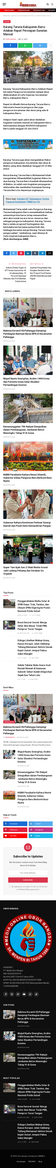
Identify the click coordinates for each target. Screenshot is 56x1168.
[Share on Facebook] (10, 45)
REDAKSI (31, 1162)
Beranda (6, 16)
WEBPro (42, 1156)
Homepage (21, 1162)
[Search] (47, 4)
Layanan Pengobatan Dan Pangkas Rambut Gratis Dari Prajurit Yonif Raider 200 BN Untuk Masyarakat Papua (40, 273)
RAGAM (7, 21)
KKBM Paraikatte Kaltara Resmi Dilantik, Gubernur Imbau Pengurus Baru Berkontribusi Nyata (27, 477)
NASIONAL (9, 10)
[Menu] (4, 4)
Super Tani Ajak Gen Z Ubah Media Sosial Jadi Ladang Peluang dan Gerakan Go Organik (25, 570)
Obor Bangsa (11, 39)
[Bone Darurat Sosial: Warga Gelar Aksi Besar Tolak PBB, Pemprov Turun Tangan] (9, 625)
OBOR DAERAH (9, 722)
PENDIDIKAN (24, 10)
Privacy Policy (25, 889)
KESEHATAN (39, 10)
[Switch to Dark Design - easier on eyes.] (52, 4)
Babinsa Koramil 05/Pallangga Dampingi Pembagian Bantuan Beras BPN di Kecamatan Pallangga (27, 333)
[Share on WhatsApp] (25, 45)
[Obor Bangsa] (28, 4)
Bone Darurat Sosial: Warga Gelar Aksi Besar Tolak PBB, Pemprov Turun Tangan (32, 625)
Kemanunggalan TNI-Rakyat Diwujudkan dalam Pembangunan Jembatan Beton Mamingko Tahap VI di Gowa (24, 429)
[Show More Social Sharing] (50, 45)
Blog (40, 1162)
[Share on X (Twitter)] (40, 45)
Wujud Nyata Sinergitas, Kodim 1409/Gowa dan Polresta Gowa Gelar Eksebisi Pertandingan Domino (26, 381)
